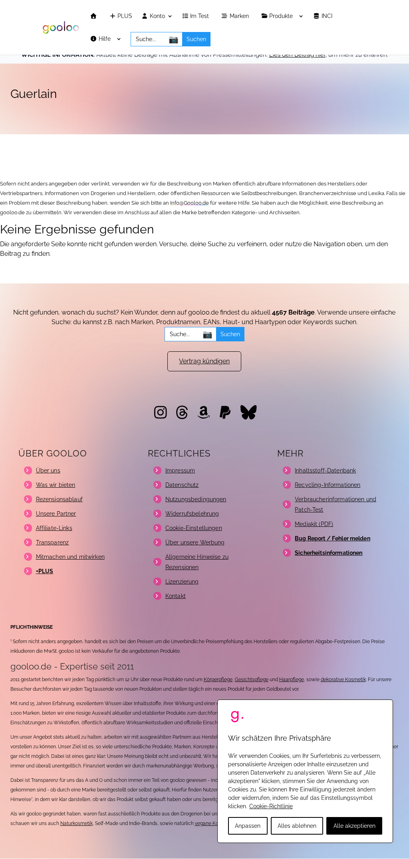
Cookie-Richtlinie (271, 806)
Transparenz (52, 542)
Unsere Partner (56, 513)
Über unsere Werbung (195, 542)
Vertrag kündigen (204, 361)
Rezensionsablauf (59, 499)
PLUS (124, 16)
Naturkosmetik (76, 823)
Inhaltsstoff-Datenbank (325, 470)
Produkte (282, 16)
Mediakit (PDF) (314, 524)
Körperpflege (218, 679)
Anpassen (247, 826)
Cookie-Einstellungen (193, 528)
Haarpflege (291, 679)
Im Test (200, 16)
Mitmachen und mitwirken (70, 557)
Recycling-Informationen (327, 485)
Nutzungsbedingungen (195, 499)
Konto (156, 16)
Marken (240, 16)
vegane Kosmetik (214, 823)
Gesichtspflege (251, 679)
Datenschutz (182, 485)
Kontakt (175, 596)
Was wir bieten (55, 485)
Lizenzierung (182, 581)
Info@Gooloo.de (189, 203)
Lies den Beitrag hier (297, 54)
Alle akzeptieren (354, 826)
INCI (328, 16)
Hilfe (105, 39)
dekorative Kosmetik (343, 679)
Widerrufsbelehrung (192, 513)
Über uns (48, 470)
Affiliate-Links (54, 528)
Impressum (180, 470)
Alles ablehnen (297, 826)
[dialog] (305, 771)
